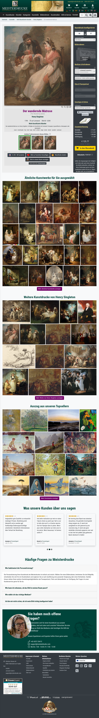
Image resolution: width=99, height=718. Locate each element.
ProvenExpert (12, 541)
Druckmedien (55, 15)
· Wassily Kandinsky (64, 665)
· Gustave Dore (63, 670)
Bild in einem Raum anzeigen (38, 159)
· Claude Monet (63, 661)
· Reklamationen (30, 670)
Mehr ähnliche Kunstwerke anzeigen (49, 289)
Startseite (4, 19)
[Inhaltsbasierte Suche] (91, 15)
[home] (3, 15)
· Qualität (44, 668)
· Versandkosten (46, 665)
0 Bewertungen (41, 163)
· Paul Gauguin (63, 663)
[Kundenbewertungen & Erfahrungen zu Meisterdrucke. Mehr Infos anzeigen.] (12, 686)
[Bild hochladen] (95, 15)
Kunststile (35, 15)
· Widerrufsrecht (30, 668)
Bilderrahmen (44, 15)
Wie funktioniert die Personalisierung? (19, 568)
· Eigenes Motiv (46, 661)
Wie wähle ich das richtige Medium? (18, 595)
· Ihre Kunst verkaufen (48, 663)
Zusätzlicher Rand (79, 37)
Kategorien (26, 15)
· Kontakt (28, 659)
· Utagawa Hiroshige (64, 668)
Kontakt (75, 15)
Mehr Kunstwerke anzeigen (49, 498)
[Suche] (86, 15)
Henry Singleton (37, 19)
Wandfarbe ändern (60, 155)
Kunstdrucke (10, 15)
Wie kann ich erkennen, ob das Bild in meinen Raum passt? (26, 588)
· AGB (27, 663)
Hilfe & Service (66, 15)
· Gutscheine (45, 675)
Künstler (18, 15)
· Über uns (28, 672)
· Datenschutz (29, 665)
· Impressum (29, 661)
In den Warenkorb (86, 148)
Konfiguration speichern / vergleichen (86, 113)
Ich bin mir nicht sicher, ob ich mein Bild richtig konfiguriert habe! (29, 601)
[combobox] (85, 39)
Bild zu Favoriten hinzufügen (39, 155)
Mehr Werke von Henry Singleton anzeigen (49, 398)
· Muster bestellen (47, 677)
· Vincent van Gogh (64, 659)
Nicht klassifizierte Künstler (24, 19)
